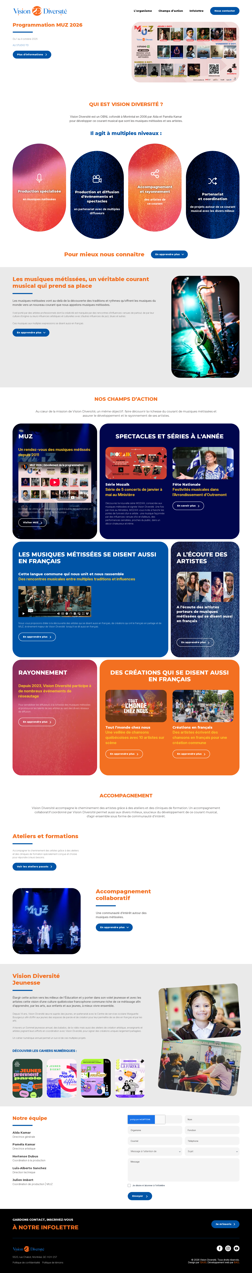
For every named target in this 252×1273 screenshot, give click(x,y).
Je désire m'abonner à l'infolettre (148, 1185)
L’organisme (143, 11)
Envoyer (137, 1196)
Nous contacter (225, 10)
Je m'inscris (223, 1224)
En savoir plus (186, 505)
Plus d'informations (30, 54)
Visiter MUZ (30, 522)
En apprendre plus (167, 254)
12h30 (203, 1262)
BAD (236, 1262)
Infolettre (197, 11)
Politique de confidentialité (26, 1262)
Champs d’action (171, 11)
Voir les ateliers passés (32, 866)
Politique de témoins (52, 1262)
